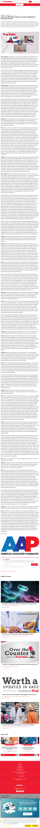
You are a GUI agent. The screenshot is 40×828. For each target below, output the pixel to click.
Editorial (20, 765)
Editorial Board (20, 767)
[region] (20, 823)
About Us (17, 798)
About (20, 763)
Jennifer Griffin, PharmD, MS (24, 635)
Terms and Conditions (20, 769)
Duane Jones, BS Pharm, (14, 635)
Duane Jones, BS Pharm (26, 726)
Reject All (35, 825)
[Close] (38, 820)
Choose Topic (19, 4)
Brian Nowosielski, (6, 605)
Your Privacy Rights (20, 773)
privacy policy (22, 566)
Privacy (20, 770)
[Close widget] (38, 800)
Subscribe (34, 564)
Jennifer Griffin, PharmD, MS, (16, 726)
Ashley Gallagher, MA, (7, 696)
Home (13, 798)
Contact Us (20, 768)
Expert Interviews (4, 571)
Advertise (20, 764)
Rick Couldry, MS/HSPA (14, 666)
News (22, 798)
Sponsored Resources (12, 571)
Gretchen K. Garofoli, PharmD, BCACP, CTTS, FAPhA (20, 696)
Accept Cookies (28, 825)
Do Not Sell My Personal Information (20, 772)
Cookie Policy (15, 823)
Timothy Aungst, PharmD (14, 605)
